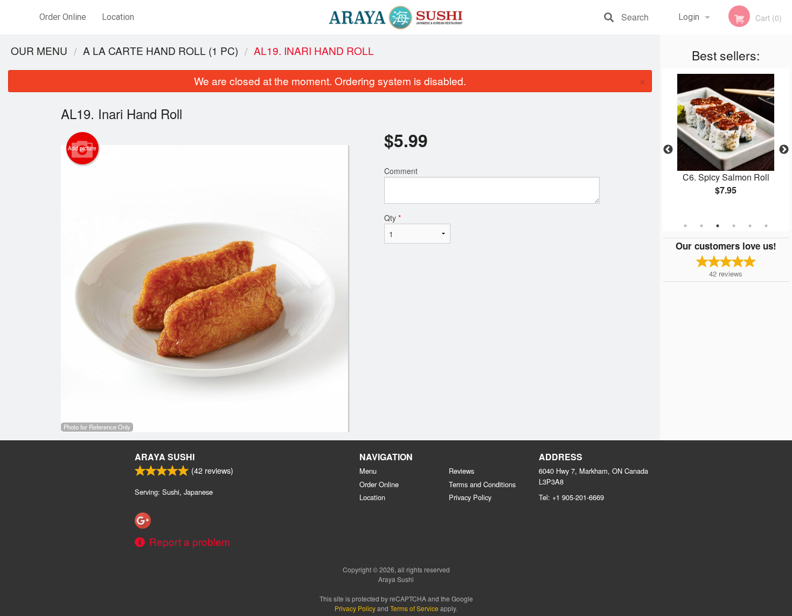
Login (688, 17)
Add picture (82, 148)
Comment (401, 170)
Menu (368, 471)
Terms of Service (414, 608)
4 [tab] (733, 225)
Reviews (461, 471)
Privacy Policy (470, 497)
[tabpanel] (726, 143)
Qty (392, 217)
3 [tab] (717, 225)
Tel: (571, 497)
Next (784, 149)
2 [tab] (701, 225)
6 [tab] (766, 225)
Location (118, 17)
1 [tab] (685, 225)
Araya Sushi (164, 457)
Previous (668, 149)
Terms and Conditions (482, 484)
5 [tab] (750, 225)
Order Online (62, 17)
